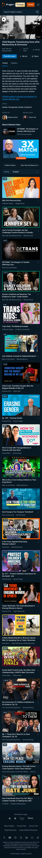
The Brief (5, 804)
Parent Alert (6, 453)
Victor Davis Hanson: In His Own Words (15, 772)
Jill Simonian (17, 453)
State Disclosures (10, 830)
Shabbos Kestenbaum (18, 804)
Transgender (12, 107)
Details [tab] (5, 63)
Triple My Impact (9, 56)
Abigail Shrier (20, 203)
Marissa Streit (13, 117)
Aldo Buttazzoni (22, 359)
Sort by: (6, 172)
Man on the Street (8, 359)
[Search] (37, 12)
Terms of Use (33, 826)
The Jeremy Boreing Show (11, 707)
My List (24, 56)
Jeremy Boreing (28, 707)
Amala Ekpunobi (29, 643)
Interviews (5, 547)
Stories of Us (6, 391)
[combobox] (25, 171)
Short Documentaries (24, 134)
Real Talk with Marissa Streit (7, 50)
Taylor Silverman (19, 611)
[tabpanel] (21, 102)
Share (36, 56)
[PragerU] (8, 5)
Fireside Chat (6, 421)
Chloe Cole (32, 117)
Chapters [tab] (14, 63)
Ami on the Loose (8, 515)
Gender (4, 107)
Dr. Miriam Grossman (23, 329)
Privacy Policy (21, 826)
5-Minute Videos (10, 165)
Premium (20, 4)
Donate (30, 4)
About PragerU (9, 826)
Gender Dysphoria (25, 107)
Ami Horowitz (21, 515)
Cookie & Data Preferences (28, 830)
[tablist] (21, 64)
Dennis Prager (18, 421)
